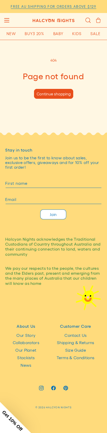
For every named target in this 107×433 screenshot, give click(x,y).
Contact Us (75, 335)
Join (53, 214)
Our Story (25, 335)
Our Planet (25, 349)
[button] (6, 20)
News (26, 365)
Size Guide (75, 349)
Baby (58, 33)
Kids (77, 33)
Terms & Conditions (75, 357)
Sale (95, 33)
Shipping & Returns (75, 342)
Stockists (26, 357)
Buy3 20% (34, 33)
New (11, 33)
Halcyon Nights (59, 407)
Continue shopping (54, 93)
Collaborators (26, 342)
